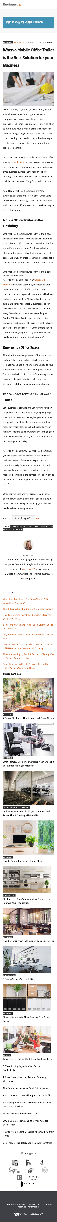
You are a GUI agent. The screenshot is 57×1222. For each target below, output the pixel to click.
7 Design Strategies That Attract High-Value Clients (28, 718)
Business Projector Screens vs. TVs (20, 1113)
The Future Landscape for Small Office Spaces (25, 1088)
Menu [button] (50, 4)
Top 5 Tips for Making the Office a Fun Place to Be (27, 1058)
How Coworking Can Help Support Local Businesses (28, 940)
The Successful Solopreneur (16, 807)
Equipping (7, 42)
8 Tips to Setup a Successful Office (20, 979)
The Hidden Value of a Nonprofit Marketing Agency (28, 608)
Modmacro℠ (28, 569)
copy (38, 518)
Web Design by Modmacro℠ (31, 1214)
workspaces (19, 162)
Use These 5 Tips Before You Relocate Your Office (27, 1142)
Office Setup (39, 526)
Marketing (8, 714)
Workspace (17, 529)
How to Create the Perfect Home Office (22, 860)
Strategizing (9, 895)
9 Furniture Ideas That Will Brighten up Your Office (27, 1095)
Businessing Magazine (12, 4)
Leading (6, 1055)
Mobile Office (26, 526)
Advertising (33, 1207)
